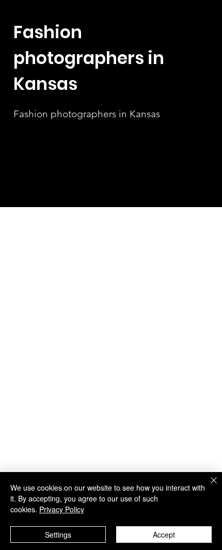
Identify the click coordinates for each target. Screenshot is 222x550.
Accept (164, 534)
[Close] (207, 486)
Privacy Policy (61, 509)
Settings (58, 534)
